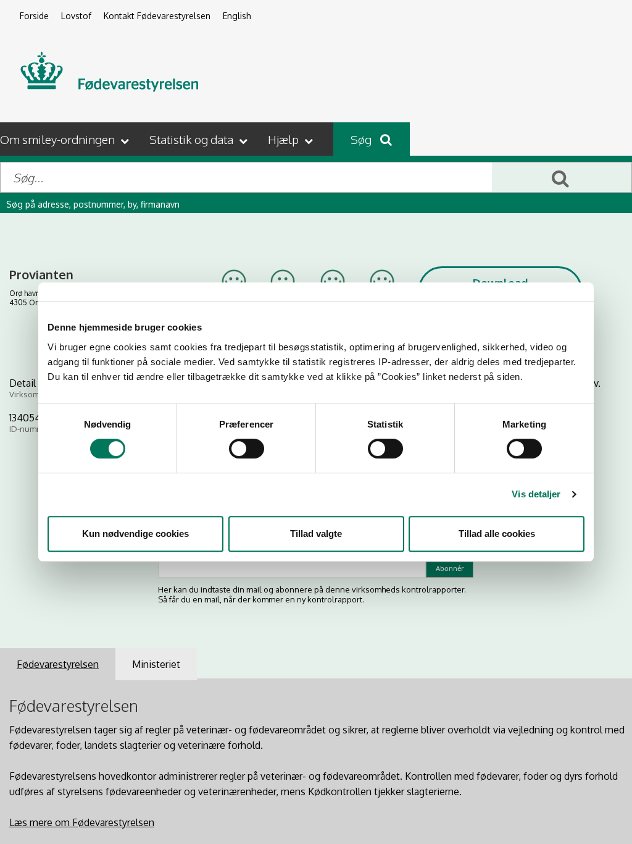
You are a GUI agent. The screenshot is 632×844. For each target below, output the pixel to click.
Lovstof (76, 16)
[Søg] (561, 177)
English (237, 16)
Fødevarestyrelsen (58, 664)
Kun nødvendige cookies (135, 533)
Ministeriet (156, 664)
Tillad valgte (316, 533)
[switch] (246, 448)
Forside (34, 16)
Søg (362, 139)
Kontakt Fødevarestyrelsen (157, 16)
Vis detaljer (536, 494)
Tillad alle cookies (497, 533)
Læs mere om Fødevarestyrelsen (81, 822)
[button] (65, 139)
